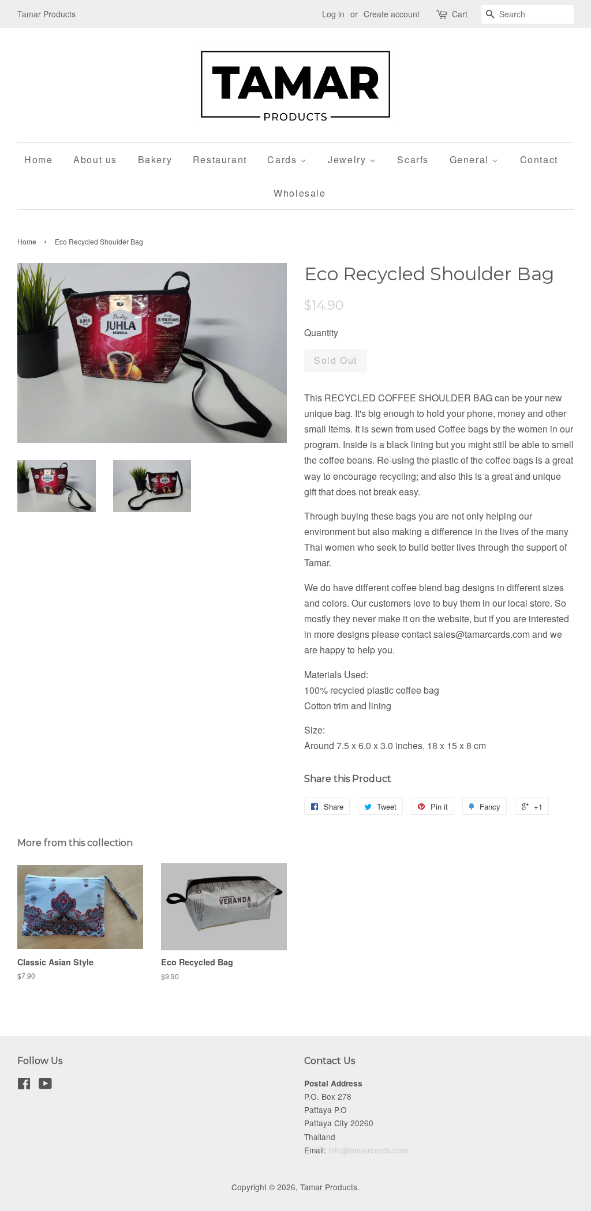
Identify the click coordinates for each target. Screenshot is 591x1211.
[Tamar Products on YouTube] (45, 1085)
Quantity (321, 332)
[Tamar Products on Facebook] (24, 1085)
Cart (459, 14)
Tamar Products (328, 1187)
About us (95, 159)
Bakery (155, 159)
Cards (283, 159)
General (471, 159)
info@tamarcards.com (368, 1150)
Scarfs (413, 159)
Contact (539, 159)
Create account (392, 14)
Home (38, 159)
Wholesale (300, 193)
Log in (333, 14)
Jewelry (348, 159)
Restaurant (220, 159)
